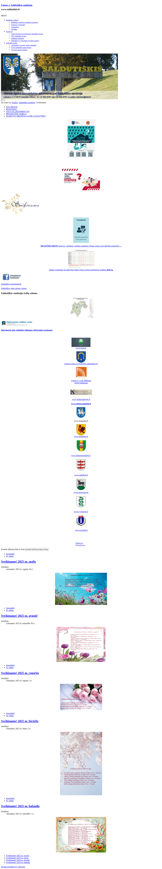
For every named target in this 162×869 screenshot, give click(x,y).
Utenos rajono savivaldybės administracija (81, 364)
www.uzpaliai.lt (81, 530)
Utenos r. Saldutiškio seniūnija (16, 5)
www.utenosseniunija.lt (81, 404)
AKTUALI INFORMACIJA (18, 111)
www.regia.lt (81, 348)
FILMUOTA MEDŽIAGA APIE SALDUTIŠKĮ (25, 116)
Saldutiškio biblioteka (17, 38)
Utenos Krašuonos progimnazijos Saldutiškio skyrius (27, 34)
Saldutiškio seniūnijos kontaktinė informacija (24, 22)
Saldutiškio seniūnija (12, 20)
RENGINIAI (11, 109)
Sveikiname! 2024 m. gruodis (18, 860)
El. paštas (10, 556)
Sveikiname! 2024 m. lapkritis (18, 862)
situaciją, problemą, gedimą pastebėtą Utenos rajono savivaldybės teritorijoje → (81, 246)
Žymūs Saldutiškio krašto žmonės (21, 47)
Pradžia (15, 103)
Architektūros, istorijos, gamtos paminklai (23, 45)
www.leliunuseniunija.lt (81, 455)
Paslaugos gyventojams (18, 25)
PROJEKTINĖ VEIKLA (16, 114)
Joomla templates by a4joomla (13, 867)
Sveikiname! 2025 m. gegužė (19, 615)
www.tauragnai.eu (81, 492)
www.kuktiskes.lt (81, 436)
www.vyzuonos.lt (81, 512)
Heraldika (14, 29)
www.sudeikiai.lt (81, 475)
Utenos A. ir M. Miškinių (81, 381)
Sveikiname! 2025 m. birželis (19, 721)
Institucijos (9, 31)
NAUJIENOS (11, 107)
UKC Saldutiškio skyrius (18, 36)
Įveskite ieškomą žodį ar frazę (13, 549)
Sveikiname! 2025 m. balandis (20, 806)
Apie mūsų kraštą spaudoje (19, 50)
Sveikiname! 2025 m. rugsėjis (20, 673)
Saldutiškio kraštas (11, 43)
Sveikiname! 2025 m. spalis (18, 561)
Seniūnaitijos (15, 27)
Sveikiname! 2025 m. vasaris (17, 856)
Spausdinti (10, 554)
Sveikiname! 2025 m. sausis (17, 858)
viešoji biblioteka (81, 383)
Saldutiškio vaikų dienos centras (14, 288)
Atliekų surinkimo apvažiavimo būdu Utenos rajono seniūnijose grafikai (81, 270)
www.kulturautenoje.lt (81, 399)
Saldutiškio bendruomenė (11, 284)
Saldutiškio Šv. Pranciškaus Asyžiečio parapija (25, 41)
